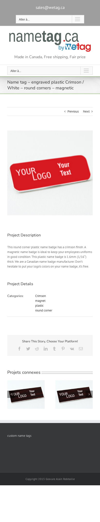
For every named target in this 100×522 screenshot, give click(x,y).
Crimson (40, 296)
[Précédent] (11, 394)
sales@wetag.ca (50, 7)
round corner (43, 310)
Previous (73, 111)
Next (86, 111)
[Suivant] (89, 394)
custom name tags (19, 436)
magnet (40, 301)
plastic (39, 305)
